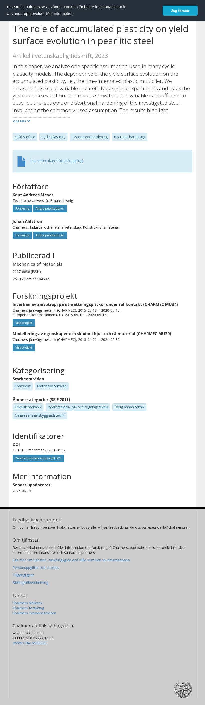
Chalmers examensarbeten (34, 613)
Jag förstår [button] (180, 11)
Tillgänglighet (23, 575)
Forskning (22, 208)
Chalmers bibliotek (27, 603)
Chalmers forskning (28, 608)
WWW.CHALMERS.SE (29, 643)
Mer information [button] (60, 13)
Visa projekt (24, 323)
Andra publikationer (50, 208)
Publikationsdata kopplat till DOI (38, 458)
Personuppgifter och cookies (36, 567)
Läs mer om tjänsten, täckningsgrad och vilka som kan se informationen (71, 560)
